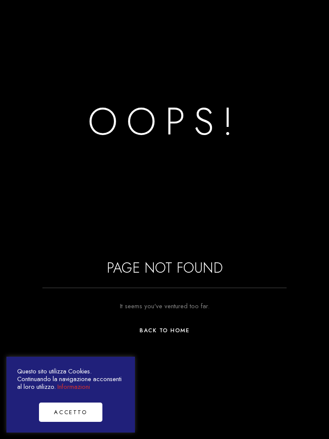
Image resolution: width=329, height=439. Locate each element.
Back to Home (164, 330)
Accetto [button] (70, 412)
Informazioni (73, 386)
